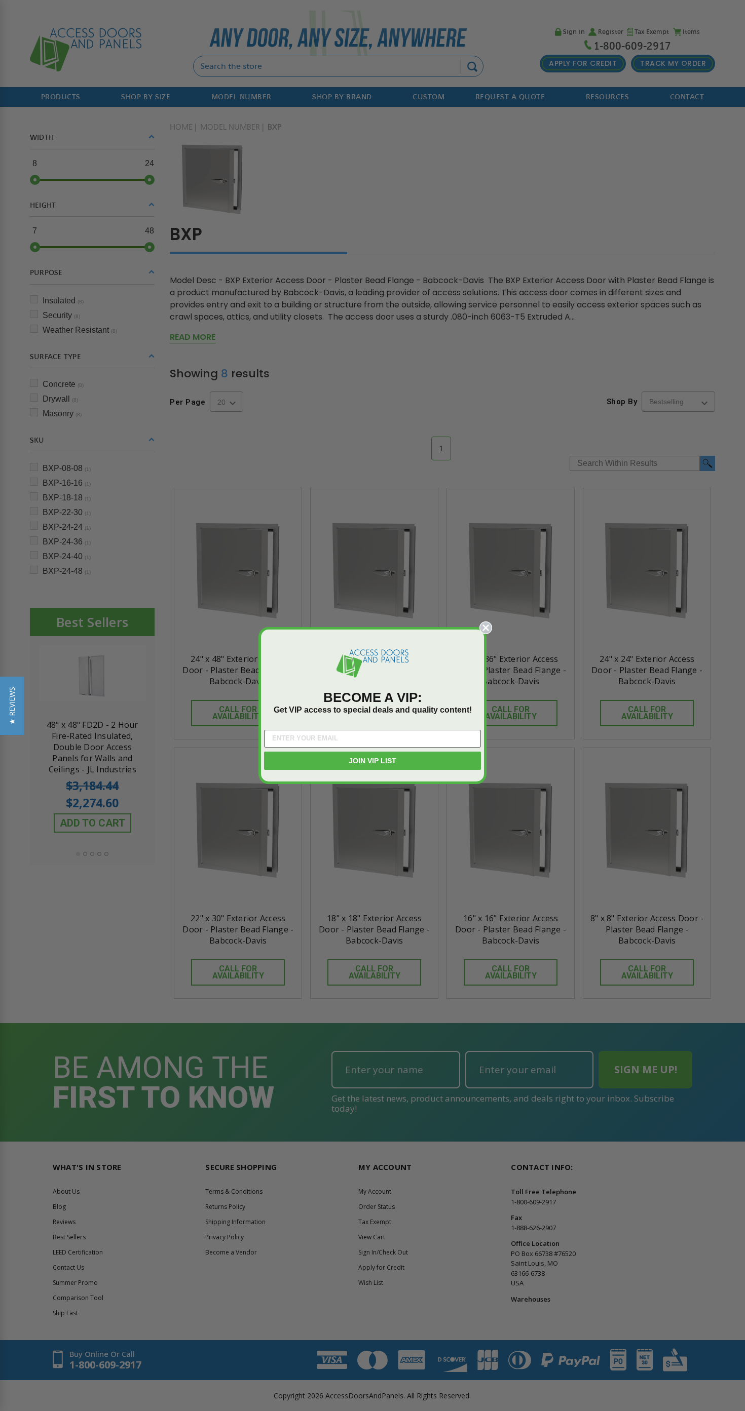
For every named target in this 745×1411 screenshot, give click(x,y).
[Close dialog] (485, 627)
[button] (12, 706)
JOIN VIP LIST (372, 761)
